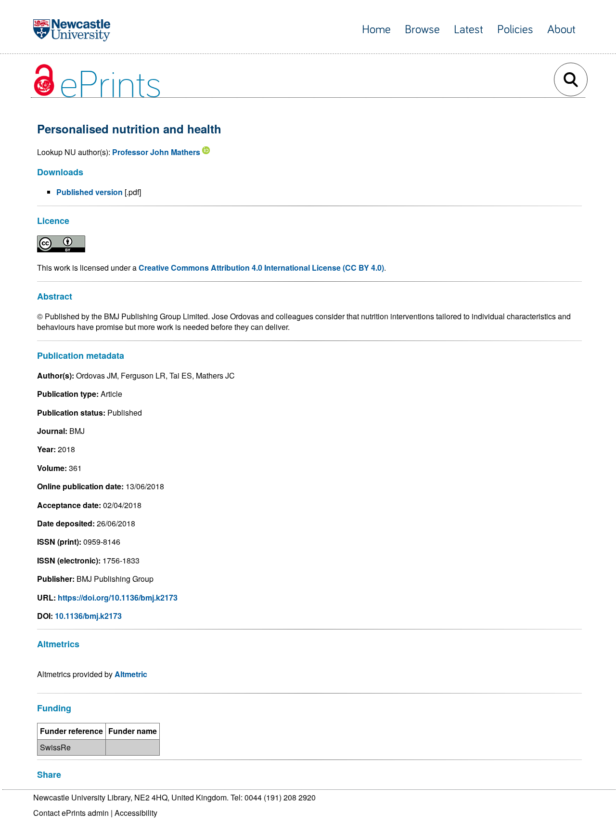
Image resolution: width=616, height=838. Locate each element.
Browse (422, 30)
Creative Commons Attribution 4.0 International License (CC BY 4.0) (261, 267)
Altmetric (131, 674)
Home (376, 30)
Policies (515, 30)
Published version (89, 191)
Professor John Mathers (156, 151)
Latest (468, 30)
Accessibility (136, 812)
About (561, 30)
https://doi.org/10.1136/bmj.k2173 (118, 597)
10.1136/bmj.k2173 (88, 615)
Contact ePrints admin (71, 812)
